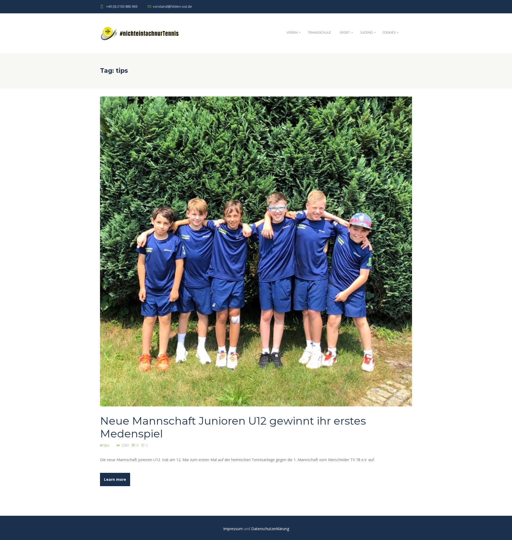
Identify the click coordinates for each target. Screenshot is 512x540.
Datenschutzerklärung (270, 528)
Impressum (233, 528)
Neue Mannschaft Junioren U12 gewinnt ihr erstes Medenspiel (233, 427)
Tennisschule (319, 32)
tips (106, 445)
